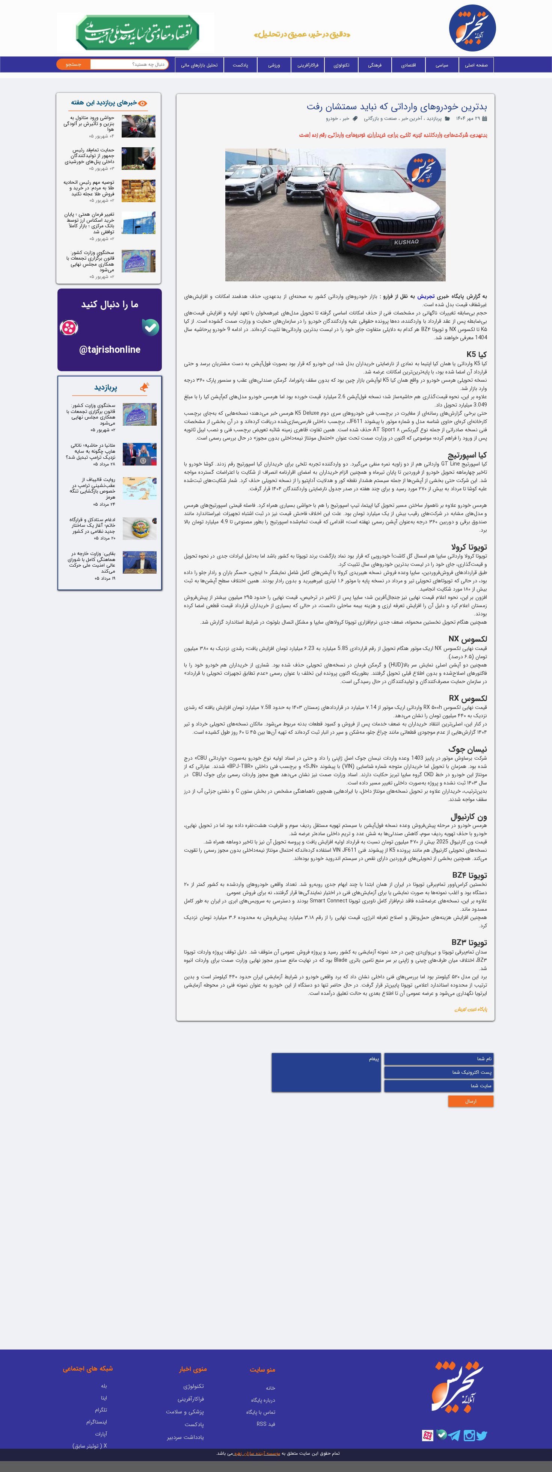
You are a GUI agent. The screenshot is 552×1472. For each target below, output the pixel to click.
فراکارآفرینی (307, 65)
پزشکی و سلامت (185, 1411)
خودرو (332, 118)
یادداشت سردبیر (185, 1437)
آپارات (101, 1434)
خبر (345, 118)
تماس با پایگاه (260, 1412)
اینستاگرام (96, 1422)
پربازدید (434, 118)
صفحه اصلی (476, 65)
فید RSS (266, 1424)
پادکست (240, 65)
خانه (270, 1388)
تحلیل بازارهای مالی (199, 65)
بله (104, 1386)
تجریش (426, 296)
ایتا (104, 1398)
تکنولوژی (341, 65)
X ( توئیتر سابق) (89, 1446)
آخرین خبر (411, 118)
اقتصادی (408, 65)
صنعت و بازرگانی (380, 118)
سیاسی (442, 65)
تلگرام (101, 1410)
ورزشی (274, 65)
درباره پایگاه (263, 1400)
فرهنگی (375, 65)
